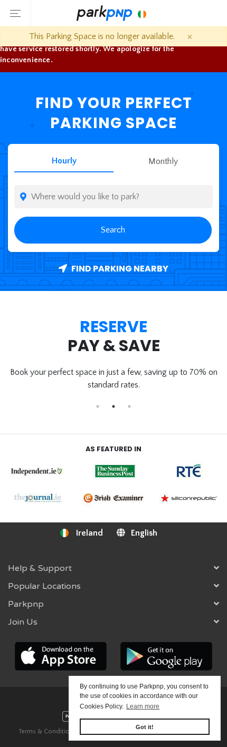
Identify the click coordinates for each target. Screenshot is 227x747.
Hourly (64, 161)
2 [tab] (113, 406)
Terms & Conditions (47, 731)
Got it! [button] (145, 727)
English (143, 533)
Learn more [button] (142, 706)
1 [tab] (97, 406)
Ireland (88, 533)
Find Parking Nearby (119, 269)
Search (113, 230)
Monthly (163, 161)
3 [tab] (129, 406)
